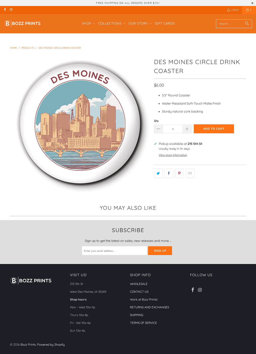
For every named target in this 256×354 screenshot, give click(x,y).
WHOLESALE (139, 284)
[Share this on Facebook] (169, 173)
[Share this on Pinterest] (179, 173)
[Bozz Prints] (22, 23)
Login (235, 9)
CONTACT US (139, 292)
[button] (89, 24)
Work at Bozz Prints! (144, 299)
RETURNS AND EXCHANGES (149, 307)
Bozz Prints (28, 344)
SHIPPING (136, 315)
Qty (156, 120)
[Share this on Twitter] (158, 173)
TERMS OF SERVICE (143, 323)
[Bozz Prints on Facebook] (4, 9)
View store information (173, 155)
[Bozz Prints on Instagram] (11, 9)
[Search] (247, 23)
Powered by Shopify (51, 344)
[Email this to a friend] (190, 173)
